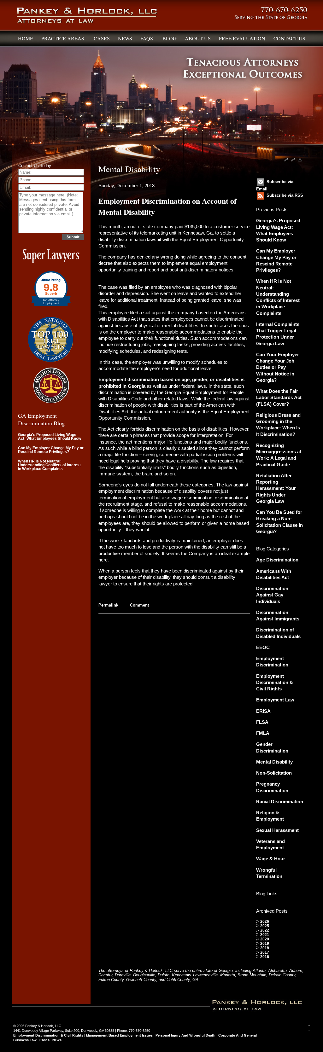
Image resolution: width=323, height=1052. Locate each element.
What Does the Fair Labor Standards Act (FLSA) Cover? (279, 397)
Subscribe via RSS (285, 195)
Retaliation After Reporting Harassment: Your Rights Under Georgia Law (276, 488)
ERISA (263, 711)
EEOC (263, 647)
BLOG (169, 38)
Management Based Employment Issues (119, 1035)
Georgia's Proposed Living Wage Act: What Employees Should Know (49, 437)
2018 (264, 948)
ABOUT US (198, 38)
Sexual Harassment (277, 830)
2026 (264, 921)
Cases (44, 1040)
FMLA (262, 733)
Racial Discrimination (279, 801)
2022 (264, 930)
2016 (264, 957)
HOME (25, 38)
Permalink (108, 605)
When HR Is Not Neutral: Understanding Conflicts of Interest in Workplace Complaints (49, 465)
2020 (264, 939)
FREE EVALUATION (242, 38)
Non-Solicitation (274, 773)
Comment (139, 605)
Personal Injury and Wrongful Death (185, 1035)
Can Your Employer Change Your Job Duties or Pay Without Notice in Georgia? (277, 367)
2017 (264, 952)
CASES (102, 38)
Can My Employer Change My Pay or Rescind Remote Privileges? (51, 450)
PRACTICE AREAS (63, 38)
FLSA (262, 722)
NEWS (125, 38)
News (57, 1040)
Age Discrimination (277, 559)
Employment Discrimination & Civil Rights (274, 682)
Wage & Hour (270, 858)
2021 (264, 935)
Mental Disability (274, 761)
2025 (264, 926)
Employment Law (275, 699)
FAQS (147, 38)
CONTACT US (289, 38)
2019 (264, 943)
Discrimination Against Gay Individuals (272, 595)
